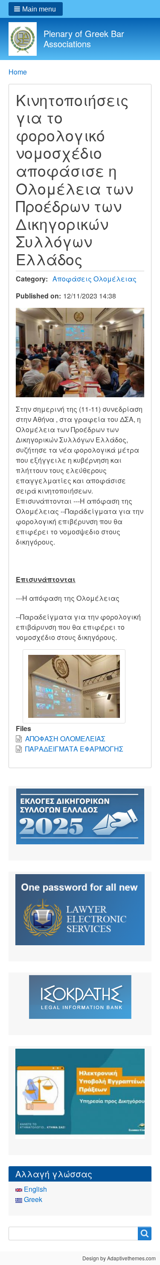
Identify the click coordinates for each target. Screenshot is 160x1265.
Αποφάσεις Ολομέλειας (94, 279)
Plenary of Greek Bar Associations (84, 38)
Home (18, 72)
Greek (32, 1199)
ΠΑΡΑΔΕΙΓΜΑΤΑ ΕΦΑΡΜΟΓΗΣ (74, 749)
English (34, 1189)
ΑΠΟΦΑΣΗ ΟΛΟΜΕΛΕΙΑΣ (65, 738)
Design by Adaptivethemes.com (119, 1258)
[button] (36, 9)
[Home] (26, 39)
